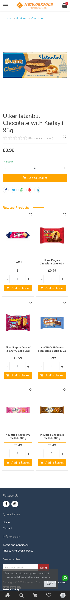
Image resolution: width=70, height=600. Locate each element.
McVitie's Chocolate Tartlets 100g (52, 436)
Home (8, 18)
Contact (7, 528)
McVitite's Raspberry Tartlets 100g (17, 436)
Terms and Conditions (16, 545)
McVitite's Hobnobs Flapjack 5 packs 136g (52, 349)
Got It (50, 584)
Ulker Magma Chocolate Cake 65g (52, 261)
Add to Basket (37, 178)
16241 (18, 262)
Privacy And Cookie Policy (18, 550)
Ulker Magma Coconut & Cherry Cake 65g (17, 349)
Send (43, 568)
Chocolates (37, 18)
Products (21, 18)
